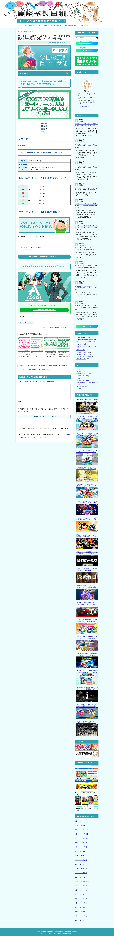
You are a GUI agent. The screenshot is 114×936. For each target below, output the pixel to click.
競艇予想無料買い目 (70, 25)
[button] (67, 73)
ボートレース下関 (81, 899)
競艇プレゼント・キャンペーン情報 (86, 346)
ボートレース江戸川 (81, 830)
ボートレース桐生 (81, 821)
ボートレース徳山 (81, 894)
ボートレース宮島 (81, 890)
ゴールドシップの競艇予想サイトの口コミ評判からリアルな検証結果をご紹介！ (87, 451)
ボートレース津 (48, 327)
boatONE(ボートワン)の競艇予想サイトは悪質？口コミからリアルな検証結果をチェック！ (87, 417)
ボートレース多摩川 (81, 838)
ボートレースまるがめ (82, 881)
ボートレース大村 (81, 920)
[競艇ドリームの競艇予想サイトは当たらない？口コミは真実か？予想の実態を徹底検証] (87, 509)
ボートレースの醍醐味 (82, 380)
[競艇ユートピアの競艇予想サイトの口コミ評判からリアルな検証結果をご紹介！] (87, 645)
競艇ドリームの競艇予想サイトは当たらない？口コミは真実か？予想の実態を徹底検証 (86, 205)
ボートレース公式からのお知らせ (85, 339)
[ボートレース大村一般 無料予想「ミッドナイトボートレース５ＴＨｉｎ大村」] (37, 343)
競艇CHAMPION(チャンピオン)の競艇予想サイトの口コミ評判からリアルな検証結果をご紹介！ (87, 400)
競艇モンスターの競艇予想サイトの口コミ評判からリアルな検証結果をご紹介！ (87, 553)
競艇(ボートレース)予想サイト (52, 25)
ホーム (19, 25)
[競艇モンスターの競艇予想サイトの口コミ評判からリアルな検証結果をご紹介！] (87, 560)
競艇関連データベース (82, 354)
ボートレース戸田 (81, 825)
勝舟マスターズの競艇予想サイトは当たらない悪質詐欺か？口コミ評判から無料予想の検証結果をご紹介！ (87, 603)
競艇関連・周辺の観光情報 (83, 356)
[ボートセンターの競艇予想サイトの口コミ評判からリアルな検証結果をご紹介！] (87, 628)
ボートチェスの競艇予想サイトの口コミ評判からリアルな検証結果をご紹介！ (87, 722)
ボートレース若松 (81, 903)
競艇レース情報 (80, 350)
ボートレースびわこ (81, 864)
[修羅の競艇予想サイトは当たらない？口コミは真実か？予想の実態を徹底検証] (87, 594)
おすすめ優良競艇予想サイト (87, 43)
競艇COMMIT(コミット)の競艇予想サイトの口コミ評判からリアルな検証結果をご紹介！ (87, 705)
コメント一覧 (80, 369)
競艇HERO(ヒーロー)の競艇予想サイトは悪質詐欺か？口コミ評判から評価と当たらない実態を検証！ (87, 434)
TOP (39, 931)
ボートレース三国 (81, 860)
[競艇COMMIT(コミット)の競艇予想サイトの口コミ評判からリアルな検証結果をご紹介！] (87, 713)
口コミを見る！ (86, 50)
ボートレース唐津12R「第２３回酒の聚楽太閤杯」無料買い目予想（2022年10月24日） (44, 365)
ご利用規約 (43, 931)
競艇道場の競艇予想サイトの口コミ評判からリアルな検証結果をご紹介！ (87, 688)
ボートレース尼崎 (81, 873)
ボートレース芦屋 (81, 907)
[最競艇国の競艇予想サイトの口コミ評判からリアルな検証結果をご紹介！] (87, 577)
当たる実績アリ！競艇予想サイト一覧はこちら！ (44, 256)
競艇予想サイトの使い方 (83, 371)
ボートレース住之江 (81, 868)
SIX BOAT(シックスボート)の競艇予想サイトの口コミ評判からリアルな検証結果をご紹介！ (87, 671)
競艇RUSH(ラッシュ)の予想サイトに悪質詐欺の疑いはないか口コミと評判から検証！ (87, 485)
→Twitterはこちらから (84, 106)
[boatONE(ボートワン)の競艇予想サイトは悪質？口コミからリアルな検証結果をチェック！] (87, 425)
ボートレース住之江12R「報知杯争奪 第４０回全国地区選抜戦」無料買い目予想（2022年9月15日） (64, 354)
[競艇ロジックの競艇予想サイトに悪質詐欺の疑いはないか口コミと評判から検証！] (87, 526)
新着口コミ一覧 (86, 326)
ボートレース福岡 (81, 911)
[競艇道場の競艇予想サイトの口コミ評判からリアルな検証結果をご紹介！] (87, 696)
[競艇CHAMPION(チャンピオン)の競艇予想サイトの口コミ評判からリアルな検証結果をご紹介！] (87, 408)
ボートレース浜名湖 (81, 842)
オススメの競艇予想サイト (32, 25)
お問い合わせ (68, 931)
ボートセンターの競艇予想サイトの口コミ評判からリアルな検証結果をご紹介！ (87, 620)
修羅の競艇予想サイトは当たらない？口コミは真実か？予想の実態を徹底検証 (87, 586)
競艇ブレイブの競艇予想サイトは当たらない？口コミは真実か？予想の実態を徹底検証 (86, 146)
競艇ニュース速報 (81, 344)
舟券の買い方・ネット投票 (83, 373)
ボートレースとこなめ (82, 851)
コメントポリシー (59, 931)
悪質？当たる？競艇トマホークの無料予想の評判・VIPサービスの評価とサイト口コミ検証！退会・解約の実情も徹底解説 (87, 654)
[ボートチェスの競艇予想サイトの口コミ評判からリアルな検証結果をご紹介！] (87, 730)
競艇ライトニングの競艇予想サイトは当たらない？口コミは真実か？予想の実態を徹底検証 (86, 227)
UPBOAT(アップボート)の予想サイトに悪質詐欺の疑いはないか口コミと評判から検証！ (86, 287)
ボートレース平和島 (81, 834)
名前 (19, 402)
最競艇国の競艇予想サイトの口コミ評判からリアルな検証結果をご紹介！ (87, 569)
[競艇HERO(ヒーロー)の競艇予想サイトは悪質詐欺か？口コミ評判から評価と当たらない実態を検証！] (87, 442)
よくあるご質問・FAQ (82, 376)
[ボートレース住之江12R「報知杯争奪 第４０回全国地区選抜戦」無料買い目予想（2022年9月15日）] (63, 343)
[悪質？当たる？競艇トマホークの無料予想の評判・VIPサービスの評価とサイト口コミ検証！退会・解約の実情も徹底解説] (87, 662)
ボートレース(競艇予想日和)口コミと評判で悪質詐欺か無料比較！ (57, 933)
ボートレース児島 (81, 886)
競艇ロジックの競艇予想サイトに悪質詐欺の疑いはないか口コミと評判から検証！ (87, 519)
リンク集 (78, 388)
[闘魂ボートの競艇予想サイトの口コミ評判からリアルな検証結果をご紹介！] (87, 543)
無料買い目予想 (57, 327)
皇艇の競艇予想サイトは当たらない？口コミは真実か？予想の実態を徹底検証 (87, 468)
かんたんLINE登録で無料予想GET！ (44, 310)
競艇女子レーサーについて (83, 386)
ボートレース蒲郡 (81, 847)
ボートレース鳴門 (81, 877)
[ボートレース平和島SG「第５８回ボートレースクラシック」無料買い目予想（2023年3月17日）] (24, 343)
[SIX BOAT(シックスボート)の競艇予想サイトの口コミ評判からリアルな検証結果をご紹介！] (87, 679)
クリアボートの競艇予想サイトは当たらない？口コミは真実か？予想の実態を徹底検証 (86, 168)
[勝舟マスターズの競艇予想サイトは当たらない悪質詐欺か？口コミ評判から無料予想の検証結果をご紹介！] (87, 611)
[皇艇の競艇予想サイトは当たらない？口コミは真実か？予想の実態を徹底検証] (87, 476)
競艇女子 (67, 327)
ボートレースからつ (81, 916)
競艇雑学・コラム (81, 359)
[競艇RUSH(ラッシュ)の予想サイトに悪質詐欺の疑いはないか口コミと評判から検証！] (87, 492)
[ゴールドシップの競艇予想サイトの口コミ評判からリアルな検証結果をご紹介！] (87, 459)
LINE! (30, 320)
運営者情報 (50, 931)
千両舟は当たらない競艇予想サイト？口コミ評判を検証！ (36, 369)
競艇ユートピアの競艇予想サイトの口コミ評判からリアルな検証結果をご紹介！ (87, 637)
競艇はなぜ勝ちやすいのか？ (84, 378)
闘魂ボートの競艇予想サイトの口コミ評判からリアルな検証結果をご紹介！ (87, 535)
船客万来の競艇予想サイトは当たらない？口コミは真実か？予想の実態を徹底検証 (86, 307)
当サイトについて (85, 25)
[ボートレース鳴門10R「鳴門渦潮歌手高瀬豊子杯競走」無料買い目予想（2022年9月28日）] (50, 343)
